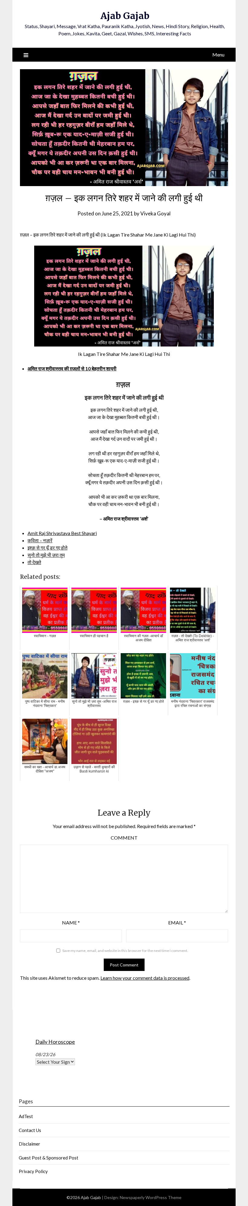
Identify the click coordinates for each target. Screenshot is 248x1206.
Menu (218, 54)
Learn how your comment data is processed (144, 978)
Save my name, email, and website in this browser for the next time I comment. (125, 950)
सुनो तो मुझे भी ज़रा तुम (46, 555)
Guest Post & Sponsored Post (48, 1157)
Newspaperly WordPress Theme (150, 1197)
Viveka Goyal (155, 213)
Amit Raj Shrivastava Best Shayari (62, 533)
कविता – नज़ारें (40, 540)
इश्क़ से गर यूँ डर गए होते (47, 547)
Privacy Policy (33, 1171)
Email (177, 922)
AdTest (26, 1116)
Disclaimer (29, 1143)
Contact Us (30, 1130)
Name (71, 922)
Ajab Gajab (124, 15)
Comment (124, 837)
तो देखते (34, 562)
